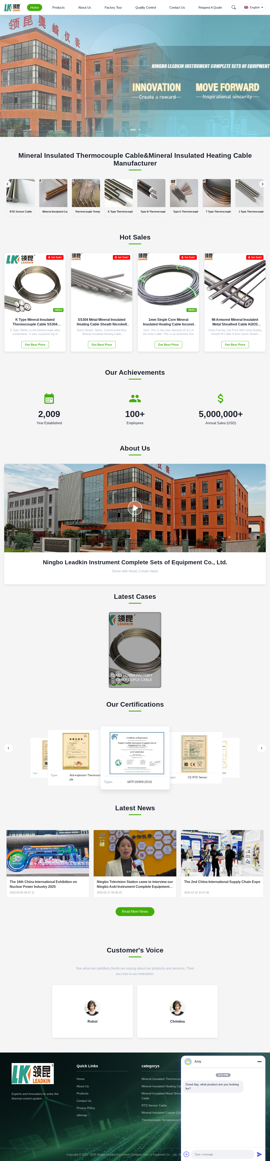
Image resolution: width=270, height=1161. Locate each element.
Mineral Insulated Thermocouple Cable (167, 1079)
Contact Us (177, 7)
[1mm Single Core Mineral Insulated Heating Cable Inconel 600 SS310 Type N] (192, 285)
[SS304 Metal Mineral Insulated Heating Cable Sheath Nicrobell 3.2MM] (126, 285)
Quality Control (145, 7)
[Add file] (186, 1154)
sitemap (82, 1115)
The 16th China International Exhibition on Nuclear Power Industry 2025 (43, 884)
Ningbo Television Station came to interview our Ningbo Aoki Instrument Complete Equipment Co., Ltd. (135, 884)
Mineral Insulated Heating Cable (163, 1086)
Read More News (135, 911)
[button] (6, 75)
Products (58, 7)
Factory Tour (113, 7)
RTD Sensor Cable (154, 1105)
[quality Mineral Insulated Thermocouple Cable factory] (135, 136)
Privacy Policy (86, 1108)
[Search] (234, 7)
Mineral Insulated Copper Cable (163, 1112)
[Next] (262, 184)
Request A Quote (210, 7)
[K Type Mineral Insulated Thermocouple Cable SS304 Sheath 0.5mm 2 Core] (59, 285)
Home (34, 7)
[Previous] (7, 184)
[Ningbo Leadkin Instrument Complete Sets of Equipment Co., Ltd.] (13, 7)
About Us (84, 7)
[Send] (259, 1154)
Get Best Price (35, 344)
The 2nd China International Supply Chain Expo (222, 882)
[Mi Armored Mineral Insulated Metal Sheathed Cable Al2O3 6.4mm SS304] (259, 285)
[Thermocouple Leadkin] (135, 508)
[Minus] (259, 1061)
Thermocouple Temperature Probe (165, 1120)
